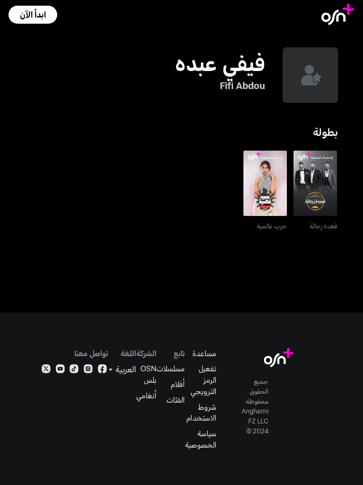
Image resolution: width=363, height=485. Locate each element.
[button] (33, 15)
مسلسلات (170, 368)
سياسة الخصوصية (200, 439)
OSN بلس (148, 374)
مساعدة (204, 353)
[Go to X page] (46, 370)
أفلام (178, 383)
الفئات (175, 399)
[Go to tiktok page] (74, 370)
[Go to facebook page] (102, 370)
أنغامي (146, 395)
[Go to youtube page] (60, 370)
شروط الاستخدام (201, 412)
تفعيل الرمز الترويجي (203, 379)
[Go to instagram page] (88, 370)
